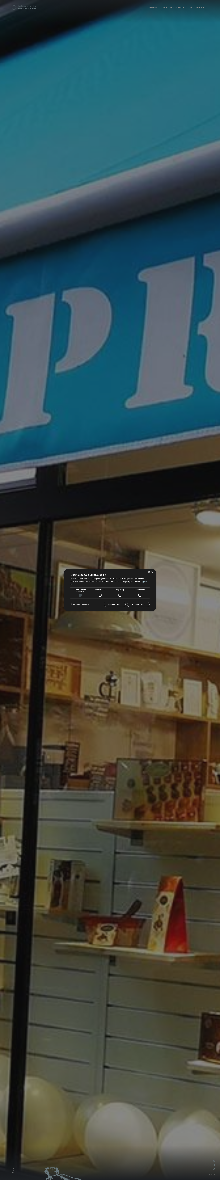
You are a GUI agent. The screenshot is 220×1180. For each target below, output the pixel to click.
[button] (79, 604)
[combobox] (149, 572)
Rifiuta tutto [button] (114, 604)
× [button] (152, 572)
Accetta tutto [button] (138, 604)
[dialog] (110, 590)
